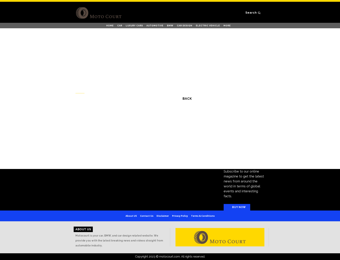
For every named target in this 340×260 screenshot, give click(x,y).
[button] (253, 12)
